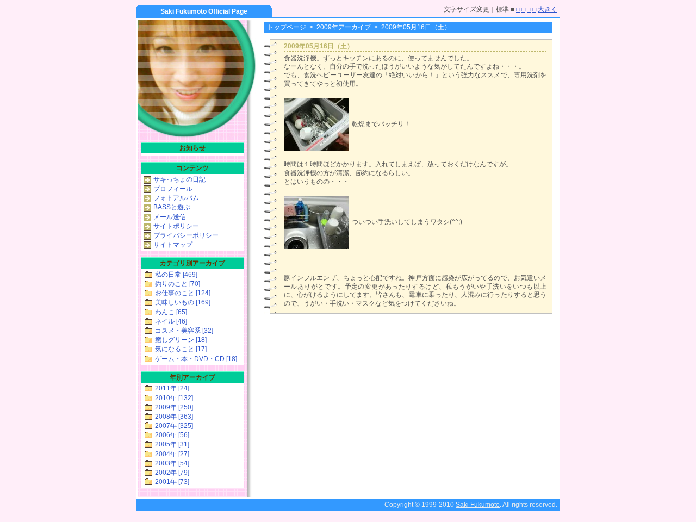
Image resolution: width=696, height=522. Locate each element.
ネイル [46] (171, 321)
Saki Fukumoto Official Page (203, 11)
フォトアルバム (176, 198)
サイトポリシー (176, 226)
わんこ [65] (171, 312)
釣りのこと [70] (177, 284)
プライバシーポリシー (186, 235)
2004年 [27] (172, 454)
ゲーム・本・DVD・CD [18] (196, 359)
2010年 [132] (174, 398)
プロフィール (172, 188)
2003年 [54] (172, 463)
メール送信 (169, 217)
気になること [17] (181, 349)
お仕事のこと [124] (182, 293)
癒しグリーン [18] (181, 340)
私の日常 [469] (176, 274)
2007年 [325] (174, 426)
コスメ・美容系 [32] (184, 330)
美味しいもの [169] (182, 302)
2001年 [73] (172, 482)
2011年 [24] (172, 388)
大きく (547, 9)
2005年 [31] (172, 444)
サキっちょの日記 (179, 179)
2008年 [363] (174, 416)
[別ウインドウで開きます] (316, 149)
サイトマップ (172, 244)
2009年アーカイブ (343, 27)
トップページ (286, 27)
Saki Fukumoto (478, 504)
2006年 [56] (172, 435)
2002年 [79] (172, 472)
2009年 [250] (174, 407)
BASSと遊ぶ (171, 207)
